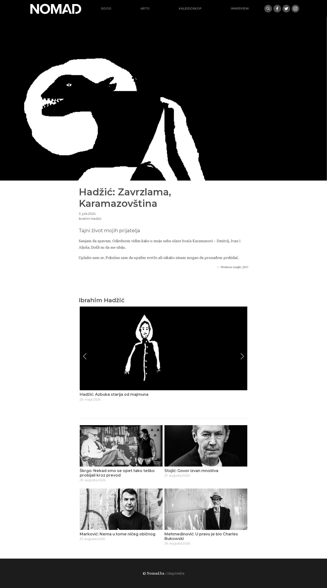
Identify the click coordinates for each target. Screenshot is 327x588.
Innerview (240, 8)
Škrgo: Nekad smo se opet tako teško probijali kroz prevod (117, 473)
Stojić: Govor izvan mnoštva (191, 470)
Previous (85, 356)
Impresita (175, 573)
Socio (106, 8)
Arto (145, 8)
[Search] (268, 8)
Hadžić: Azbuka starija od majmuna (114, 394)
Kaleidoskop (190, 8)
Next (242, 356)
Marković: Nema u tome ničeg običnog (117, 534)
